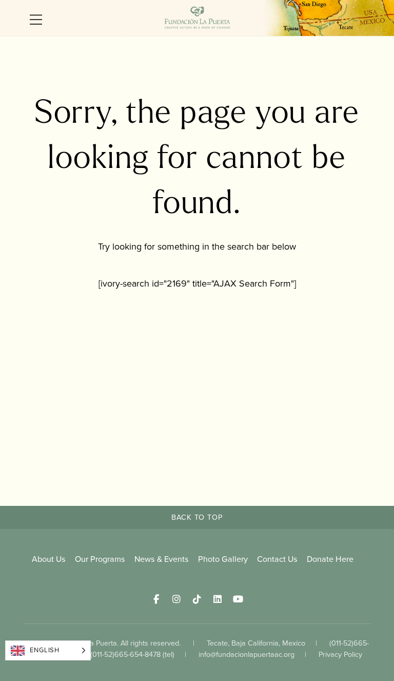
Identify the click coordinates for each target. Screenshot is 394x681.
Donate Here (330, 559)
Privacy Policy (340, 654)
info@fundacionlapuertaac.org (246, 654)
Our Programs (100, 559)
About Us (49, 559)
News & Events (161, 559)
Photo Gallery (223, 559)
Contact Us (277, 559)
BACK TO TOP (197, 517)
